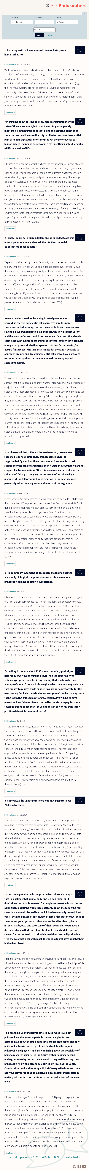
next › (68, 1157)
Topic (59, 18)
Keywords (39, 18)
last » (76, 1157)
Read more (10, 113)
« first (13, 1157)
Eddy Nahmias (10, 64)
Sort (36, 25)
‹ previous (25, 1157)
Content (15, 18)
